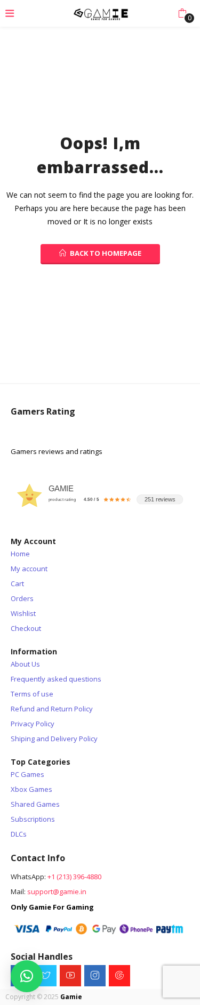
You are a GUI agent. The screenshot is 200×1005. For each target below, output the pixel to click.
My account (29, 568)
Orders (22, 598)
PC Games (27, 774)
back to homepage (105, 253)
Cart (17, 583)
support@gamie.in (56, 891)
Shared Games (35, 804)
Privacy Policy (32, 723)
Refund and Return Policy (52, 709)
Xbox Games (31, 789)
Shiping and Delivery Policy (54, 738)
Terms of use (32, 694)
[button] (182, 13)
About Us (25, 664)
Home (20, 553)
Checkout (26, 628)
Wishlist (23, 613)
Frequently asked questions (56, 679)
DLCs (19, 834)
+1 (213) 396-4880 (74, 876)
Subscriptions (33, 819)
